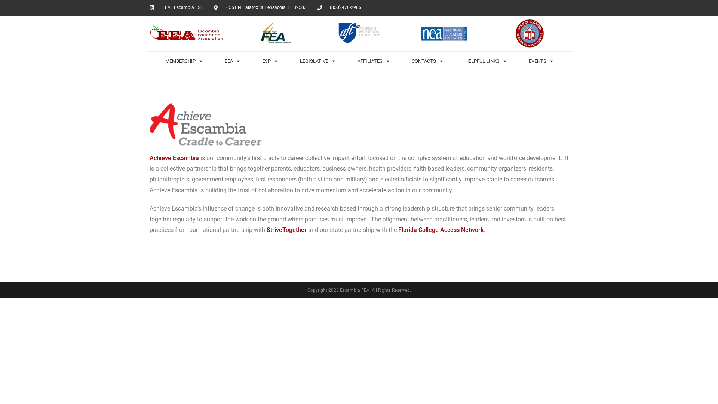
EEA (229, 61)
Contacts (424, 61)
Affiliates (370, 61)
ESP (266, 61)
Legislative (314, 61)
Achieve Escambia (174, 158)
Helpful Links (482, 61)
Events (537, 61)
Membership (180, 61)
